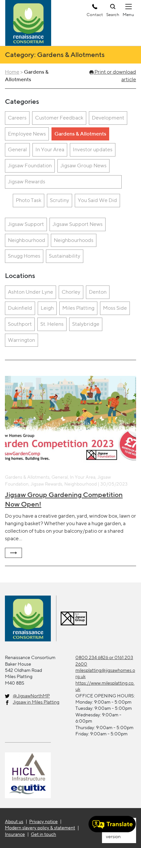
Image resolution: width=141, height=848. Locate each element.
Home (12, 72)
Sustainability (64, 256)
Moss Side (115, 308)
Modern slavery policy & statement (40, 827)
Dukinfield (20, 308)
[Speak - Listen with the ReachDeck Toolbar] (112, 824)
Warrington (21, 340)
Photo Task (28, 200)
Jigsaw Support (26, 224)
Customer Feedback (59, 118)
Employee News (27, 134)
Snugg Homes (24, 256)
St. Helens (52, 324)
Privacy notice (43, 821)
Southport (20, 324)
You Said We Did (97, 200)
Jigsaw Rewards (26, 181)
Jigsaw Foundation (30, 165)
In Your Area (49, 149)
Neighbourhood (26, 240)
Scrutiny (59, 200)
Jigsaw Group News (83, 165)
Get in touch (43, 834)
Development (108, 118)
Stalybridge (85, 324)
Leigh (47, 308)
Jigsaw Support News (77, 224)
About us (14, 821)
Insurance (15, 834)
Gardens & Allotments (80, 134)
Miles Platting (78, 308)
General (17, 149)
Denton (98, 292)
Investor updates (92, 149)
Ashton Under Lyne (30, 292)
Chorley (71, 292)
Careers (17, 118)
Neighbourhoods (73, 240)
